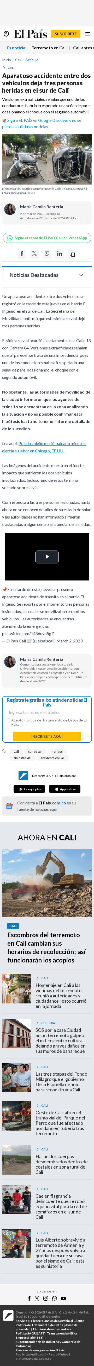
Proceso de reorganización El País (40, 1350)
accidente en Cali (52, 758)
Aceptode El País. (49, 722)
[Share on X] (34, 254)
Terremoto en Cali (49, 47)
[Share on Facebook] (22, 254)
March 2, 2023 (69, 640)
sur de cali (35, 751)
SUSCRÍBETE (66, 34)
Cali (16, 751)
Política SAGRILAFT (30, 1333)
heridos (57, 751)
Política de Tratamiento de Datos (51, 720)
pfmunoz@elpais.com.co (33, 1358)
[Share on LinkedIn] (59, 254)
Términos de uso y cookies (51, 1329)
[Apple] (64, 789)
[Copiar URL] (72, 254)
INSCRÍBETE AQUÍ (47, 736)
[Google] (29, 789)
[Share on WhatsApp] (47, 254)
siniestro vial (22, 758)
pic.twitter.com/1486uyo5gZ (28, 633)
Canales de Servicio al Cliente (63, 1321)
